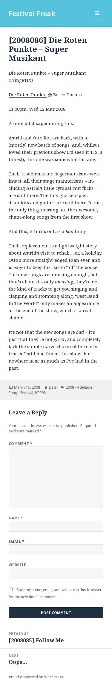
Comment (20, 443)
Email (16, 541)
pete (53, 387)
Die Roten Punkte (28, 94)
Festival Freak (32, 13)
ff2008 (40, 392)
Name (16, 518)
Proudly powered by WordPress (36, 677)
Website (17, 564)
